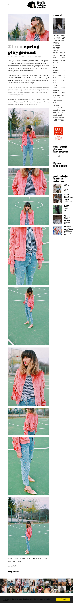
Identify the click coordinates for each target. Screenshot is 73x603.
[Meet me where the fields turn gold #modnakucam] (62, 582)
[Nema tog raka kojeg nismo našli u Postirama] (11, 582)
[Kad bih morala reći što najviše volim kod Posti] (3, 582)
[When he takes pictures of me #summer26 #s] (47, 582)
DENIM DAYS (66, 206)
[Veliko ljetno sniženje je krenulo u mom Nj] (40, 589)
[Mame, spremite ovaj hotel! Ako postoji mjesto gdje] (54, 589)
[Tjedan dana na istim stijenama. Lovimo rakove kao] (54, 582)
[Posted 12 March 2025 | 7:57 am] (59, 156)
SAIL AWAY (66, 184)
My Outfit (25, 56)
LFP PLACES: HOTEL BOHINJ (67, 218)
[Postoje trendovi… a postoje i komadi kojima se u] (3, 589)
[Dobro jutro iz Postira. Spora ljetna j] (18, 582)
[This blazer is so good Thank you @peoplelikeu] (32, 582)
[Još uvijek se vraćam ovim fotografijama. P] (25, 589)
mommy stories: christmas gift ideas (68, 229)
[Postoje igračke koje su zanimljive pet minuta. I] (32, 589)
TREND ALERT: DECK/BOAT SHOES (68, 197)
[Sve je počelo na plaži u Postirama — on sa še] (40, 582)
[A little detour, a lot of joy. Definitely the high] (69, 589)
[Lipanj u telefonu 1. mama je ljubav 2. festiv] (47, 589)
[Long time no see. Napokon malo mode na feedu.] (11, 589)
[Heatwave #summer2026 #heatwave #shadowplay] (62, 589)
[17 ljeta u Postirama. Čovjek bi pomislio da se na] (25, 582)
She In (16, 559)
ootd (17, 572)
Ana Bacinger (36, 56)
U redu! (63, 599)
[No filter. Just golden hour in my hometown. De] (69, 582)
